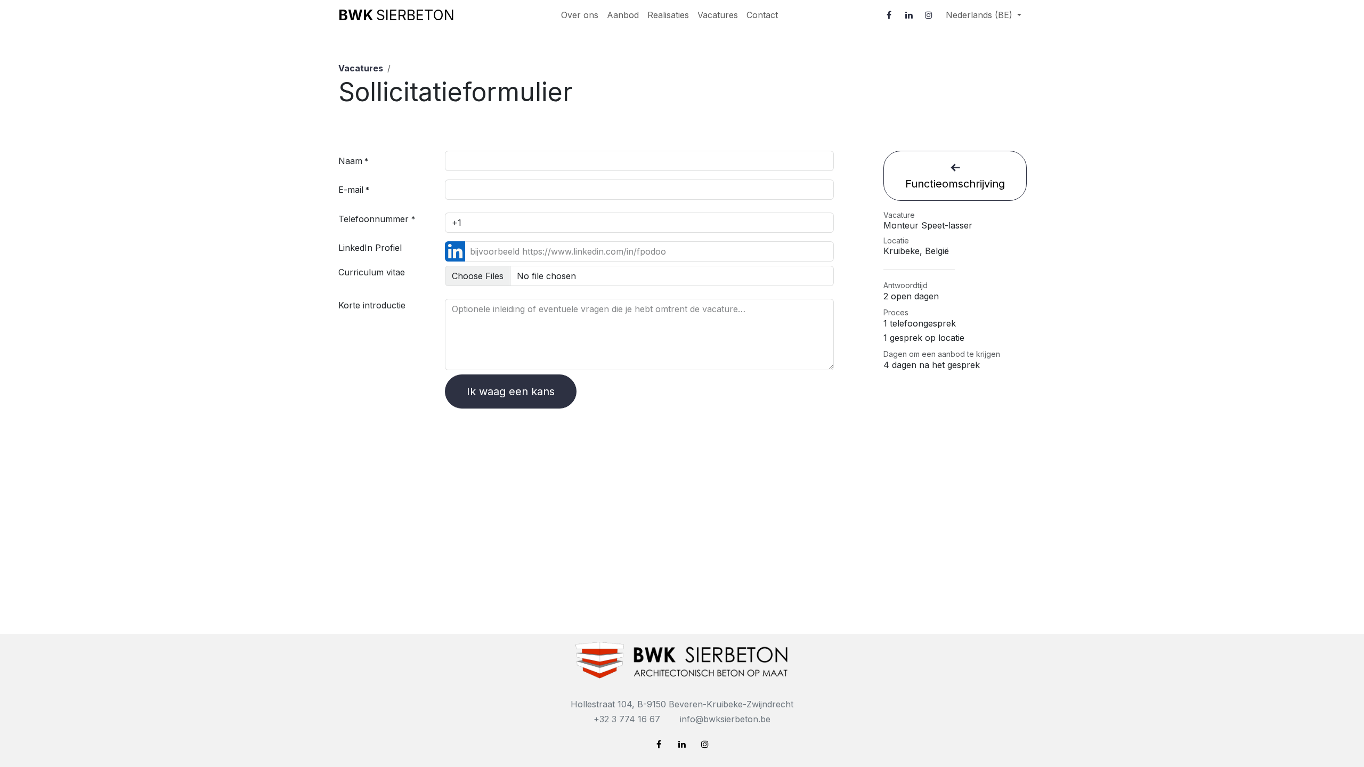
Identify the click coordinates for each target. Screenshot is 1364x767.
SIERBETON (396, 14)
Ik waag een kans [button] (511, 391)
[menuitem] (580, 15)
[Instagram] (928, 14)
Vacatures (360, 68)
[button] (955, 176)
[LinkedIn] (909, 14)
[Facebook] (889, 14)
